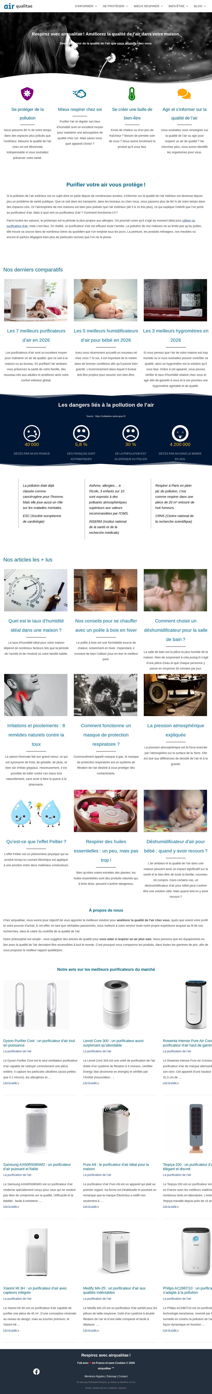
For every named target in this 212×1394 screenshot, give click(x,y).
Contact (123, 1376)
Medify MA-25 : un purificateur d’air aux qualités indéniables (114, 1290)
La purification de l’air (17, 1051)
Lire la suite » (11, 1082)
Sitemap (111, 1376)
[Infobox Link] (36, 331)
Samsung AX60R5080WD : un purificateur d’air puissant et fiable (37, 1166)
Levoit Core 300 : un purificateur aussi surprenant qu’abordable (113, 1043)
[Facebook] (36, 1371)
